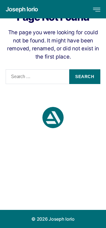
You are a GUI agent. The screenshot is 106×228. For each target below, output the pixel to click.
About (53, 188)
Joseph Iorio (22, 9)
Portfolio (53, 196)
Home (53, 179)
